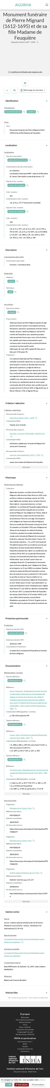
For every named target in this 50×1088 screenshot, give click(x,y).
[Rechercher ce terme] (24, 112)
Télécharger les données (33, 90)
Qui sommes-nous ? (25, 1041)
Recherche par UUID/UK (25, 1034)
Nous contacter (25, 1027)
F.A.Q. (25, 1024)
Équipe (25, 1046)
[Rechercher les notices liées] (37, 42)
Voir (26, 467)
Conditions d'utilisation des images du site (26, 72)
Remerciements (25, 1022)
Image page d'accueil (25, 1032)
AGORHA (23, 5)
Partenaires (25, 1051)
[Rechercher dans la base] (23, 942)
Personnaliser (38, 1085)
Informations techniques (25, 1019)
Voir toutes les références (38, 998)
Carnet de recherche (25, 1048)
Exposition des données (25, 1029)
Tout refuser (22, 1085)
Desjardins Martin (23, 42)
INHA (25, 1044)
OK (9, 1085)
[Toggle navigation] (47, 5)
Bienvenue (25, 1017)
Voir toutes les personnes (17, 998)
